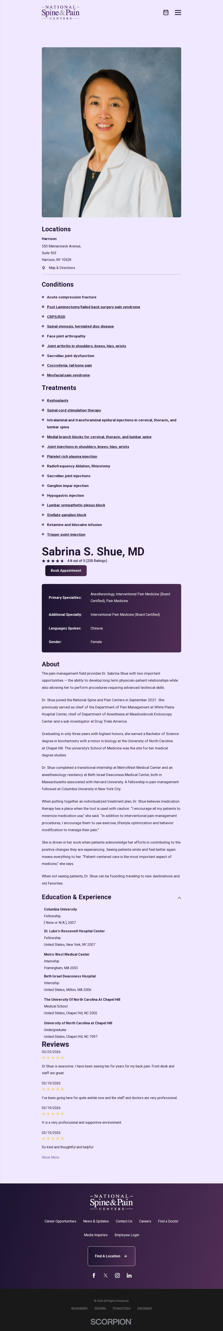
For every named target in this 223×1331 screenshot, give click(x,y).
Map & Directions (62, 268)
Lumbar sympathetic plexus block (76, 505)
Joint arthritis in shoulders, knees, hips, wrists (86, 346)
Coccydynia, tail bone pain (69, 365)
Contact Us (124, 1221)
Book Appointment (66, 570)
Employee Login (127, 1235)
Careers (145, 1221)
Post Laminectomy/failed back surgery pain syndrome (93, 307)
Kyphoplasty (57, 400)
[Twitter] (105, 1275)
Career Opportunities (60, 1221)
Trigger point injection (66, 534)
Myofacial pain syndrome (68, 375)
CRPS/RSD (56, 317)
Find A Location (107, 1256)
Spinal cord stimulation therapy (74, 410)
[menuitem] (79, 1308)
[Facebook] (93, 1275)
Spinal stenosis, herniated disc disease (80, 326)
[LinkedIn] (129, 1275)
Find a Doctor (168, 1221)
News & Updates (96, 1221)
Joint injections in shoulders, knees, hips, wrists (88, 446)
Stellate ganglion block (66, 515)
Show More (50, 1157)
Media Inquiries (96, 1235)
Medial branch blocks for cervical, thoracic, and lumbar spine (99, 437)
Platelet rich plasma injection (72, 456)
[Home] (61, 12)
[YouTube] (117, 1275)
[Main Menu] (178, 12)
